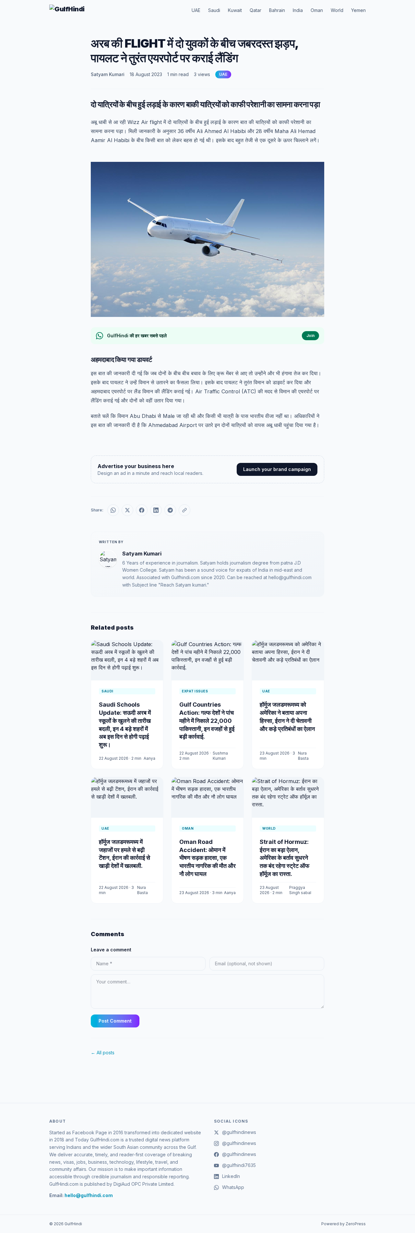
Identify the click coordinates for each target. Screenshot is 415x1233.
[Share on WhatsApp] (113, 510)
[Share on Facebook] (142, 510)
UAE (196, 10)
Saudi (214, 10)
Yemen (358, 10)
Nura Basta (303, 756)
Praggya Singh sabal (300, 890)
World (337, 10)
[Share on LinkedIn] (156, 510)
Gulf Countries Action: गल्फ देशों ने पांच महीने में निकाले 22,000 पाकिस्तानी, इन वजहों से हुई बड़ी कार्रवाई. (206, 720)
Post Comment (115, 1021)
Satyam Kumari (107, 74)
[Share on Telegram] (170, 510)
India (298, 10)
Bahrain (277, 10)
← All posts (102, 1052)
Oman (317, 10)
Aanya (149, 758)
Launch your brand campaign (277, 469)
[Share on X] (127, 510)
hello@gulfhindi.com (89, 1195)
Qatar (255, 10)
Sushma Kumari (220, 756)
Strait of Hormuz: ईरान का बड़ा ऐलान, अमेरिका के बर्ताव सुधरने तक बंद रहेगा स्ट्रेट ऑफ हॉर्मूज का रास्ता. (284, 857)
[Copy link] (184, 510)
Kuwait (235, 10)
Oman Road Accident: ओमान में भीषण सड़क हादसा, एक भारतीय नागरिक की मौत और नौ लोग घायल (207, 857)
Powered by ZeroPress (343, 1223)
